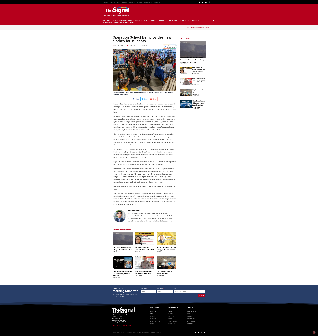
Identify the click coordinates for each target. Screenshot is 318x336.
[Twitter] (202, 2)
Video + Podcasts (192, 20)
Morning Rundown (115, 2)
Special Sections (107, 22)
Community (162, 20)
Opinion (182, 20)
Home (104, 20)
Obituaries (157, 2)
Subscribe (105, 2)
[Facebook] (199, 2)
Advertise (139, 2)
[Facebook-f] (195, 332)
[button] (213, 20)
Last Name (160, 288)
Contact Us (132, 2)
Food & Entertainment (149, 20)
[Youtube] (206, 2)
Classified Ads (148, 2)
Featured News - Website (202, 27)
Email (175, 288)
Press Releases (129, 22)
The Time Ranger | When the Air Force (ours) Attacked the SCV (122, 274)
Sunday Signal (118, 22)
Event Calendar (172, 20)
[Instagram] (209, 2)
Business (137, 20)
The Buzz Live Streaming (120, 20)
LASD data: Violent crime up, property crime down (198, 81)
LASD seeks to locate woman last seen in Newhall (198, 70)
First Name (144, 288)
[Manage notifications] (314, 332)
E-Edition (124, 2)
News (108, 20)
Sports (130, 20)
